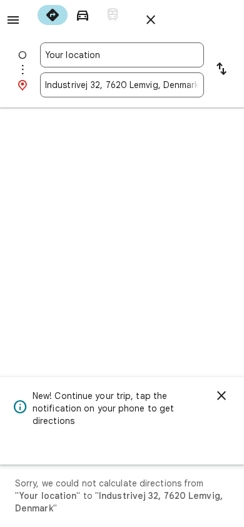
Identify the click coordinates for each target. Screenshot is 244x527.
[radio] (53, 14)
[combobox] (122, 54)
